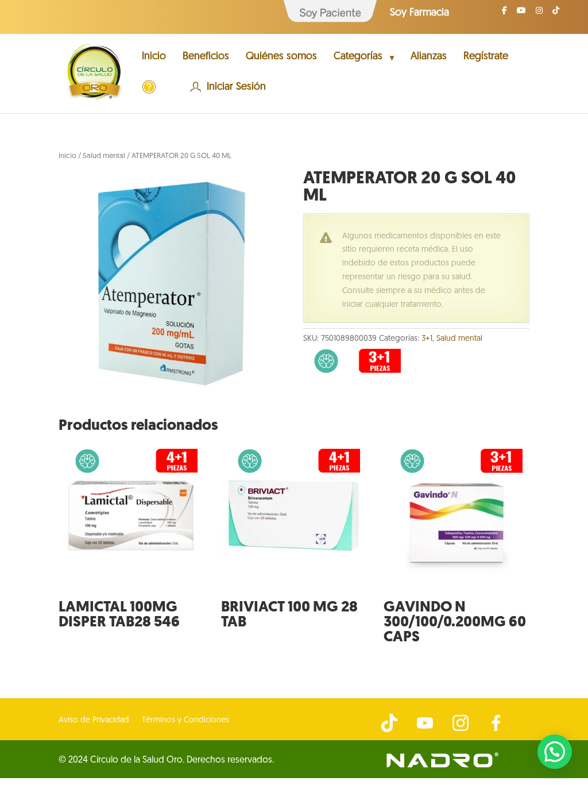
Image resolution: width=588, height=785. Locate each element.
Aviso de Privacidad (94, 721)
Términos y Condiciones (185, 721)
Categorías (358, 57)
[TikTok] (555, 14)
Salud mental (104, 156)
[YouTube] (521, 14)
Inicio (154, 57)
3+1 (426, 338)
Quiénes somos (281, 57)
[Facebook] (504, 14)
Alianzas (429, 57)
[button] (554, 751)
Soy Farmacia (419, 13)
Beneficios (206, 57)
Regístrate (485, 57)
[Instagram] (539, 14)
